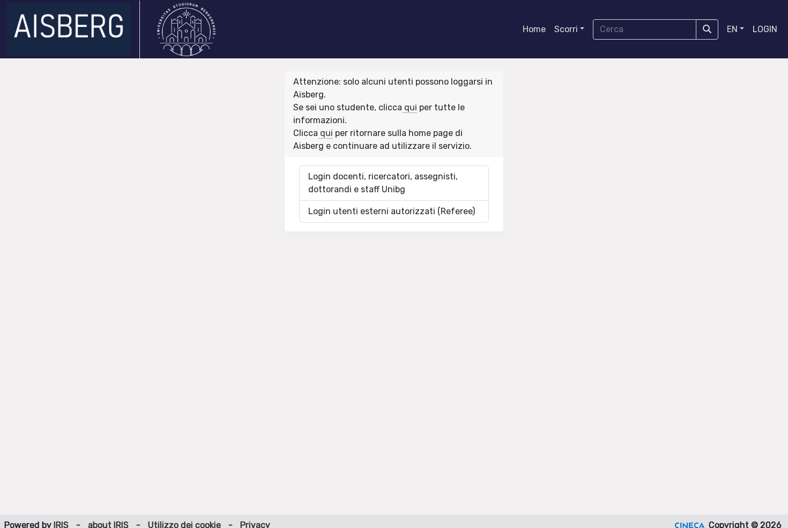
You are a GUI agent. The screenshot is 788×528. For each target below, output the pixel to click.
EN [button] (732, 29)
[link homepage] (73, 29)
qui (409, 107)
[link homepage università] (186, 29)
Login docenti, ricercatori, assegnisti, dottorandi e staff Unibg (383, 182)
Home (534, 29)
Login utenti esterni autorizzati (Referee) (391, 211)
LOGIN (765, 29)
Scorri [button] (566, 29)
